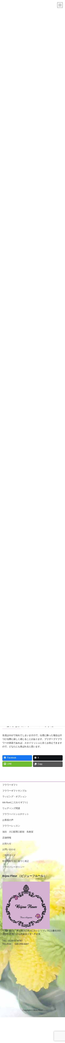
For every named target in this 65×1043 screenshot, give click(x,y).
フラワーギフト (10, 785)
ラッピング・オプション (14, 796)
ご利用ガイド (9, 855)
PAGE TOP (60, 1009)
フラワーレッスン (11, 825)
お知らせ (6, 843)
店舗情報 (6, 837)
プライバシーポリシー (13, 867)
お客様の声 (7, 820)
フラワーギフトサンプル (14, 790)
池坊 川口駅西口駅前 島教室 (17, 832)
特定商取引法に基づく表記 (15, 861)
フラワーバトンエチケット (15, 814)
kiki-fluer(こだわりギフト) (15, 802)
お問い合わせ (9, 849)
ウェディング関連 (11, 808)
